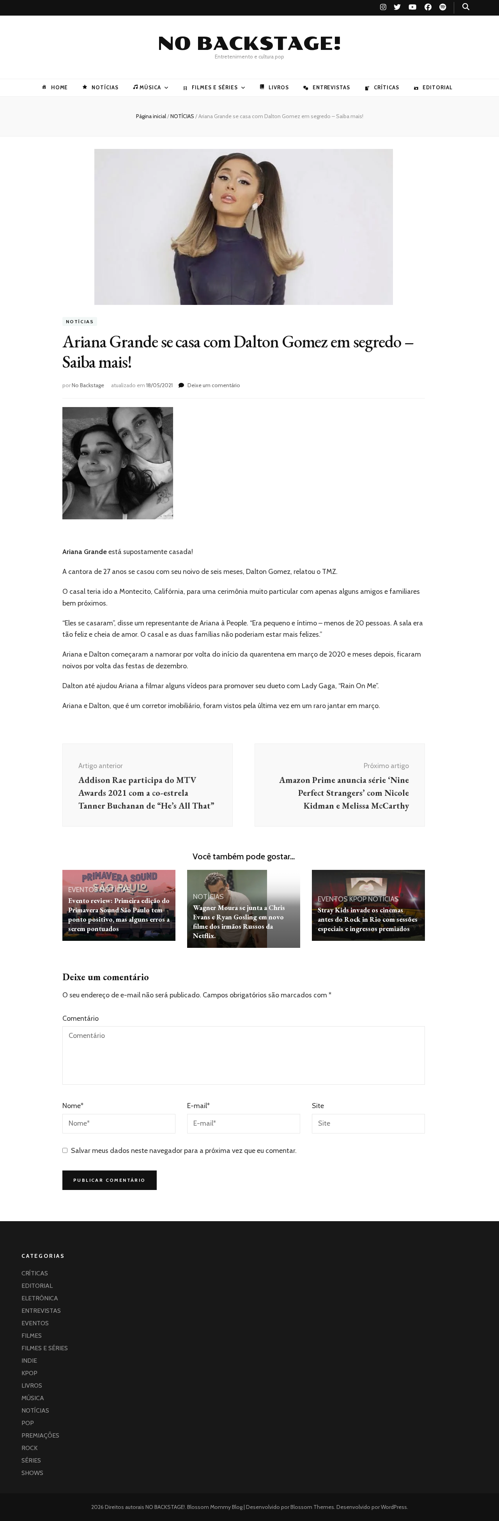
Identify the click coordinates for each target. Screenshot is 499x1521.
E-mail (198, 1105)
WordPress (394, 1506)
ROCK (29, 1448)
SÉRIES (31, 1460)
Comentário (80, 1018)
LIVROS (279, 87)
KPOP (357, 899)
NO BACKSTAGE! (249, 44)
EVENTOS (83, 889)
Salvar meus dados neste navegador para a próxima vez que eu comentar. (184, 1150)
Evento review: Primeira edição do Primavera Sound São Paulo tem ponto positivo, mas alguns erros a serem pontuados (119, 914)
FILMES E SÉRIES (215, 87)
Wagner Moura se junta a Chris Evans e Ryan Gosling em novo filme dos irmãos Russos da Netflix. (239, 921)
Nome (72, 1105)
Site (318, 1105)
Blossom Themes (311, 1506)
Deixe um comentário (214, 385)
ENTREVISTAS (331, 87)
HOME (59, 87)
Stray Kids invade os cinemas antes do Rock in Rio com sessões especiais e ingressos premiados (368, 919)
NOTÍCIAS (105, 87)
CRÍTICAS (386, 87)
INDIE (29, 1360)
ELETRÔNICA (39, 1298)
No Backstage (88, 385)
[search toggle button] (465, 7)
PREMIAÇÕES (40, 1435)
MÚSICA (150, 87)
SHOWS (32, 1473)
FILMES (31, 1335)
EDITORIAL (438, 87)
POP (27, 1423)
